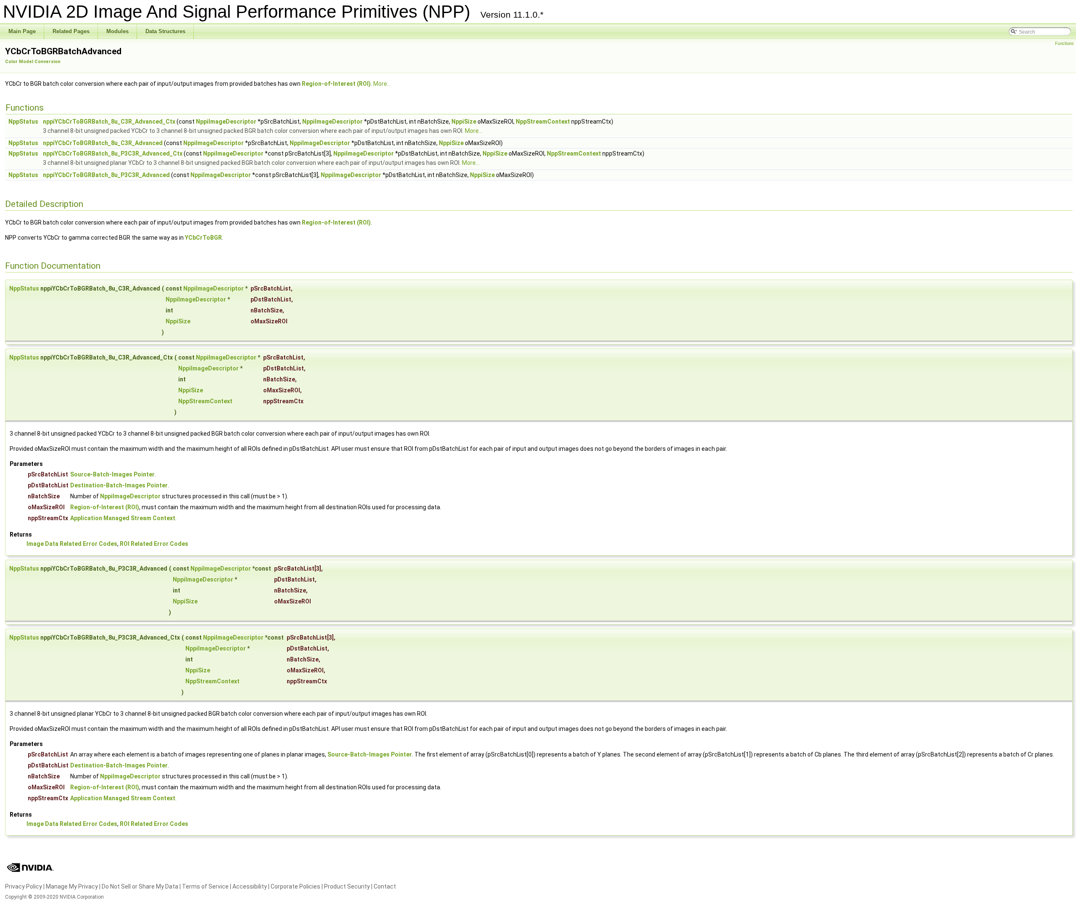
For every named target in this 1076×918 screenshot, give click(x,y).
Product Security (347, 886)
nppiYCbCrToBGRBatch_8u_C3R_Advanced (103, 143)
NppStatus (23, 121)
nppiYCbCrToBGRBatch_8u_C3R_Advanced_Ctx (109, 121)
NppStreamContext (543, 121)
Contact (385, 886)
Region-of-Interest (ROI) (336, 83)
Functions (1064, 43)
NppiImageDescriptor (226, 121)
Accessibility (249, 886)
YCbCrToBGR (203, 237)
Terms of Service (205, 886)
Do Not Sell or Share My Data (140, 886)
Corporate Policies (295, 886)
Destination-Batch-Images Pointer (119, 485)
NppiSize (463, 121)
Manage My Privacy (72, 886)
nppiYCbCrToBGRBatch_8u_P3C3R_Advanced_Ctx (112, 153)
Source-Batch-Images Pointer (112, 474)
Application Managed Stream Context (122, 518)
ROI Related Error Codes (154, 543)
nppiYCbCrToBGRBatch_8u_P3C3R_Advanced (106, 175)
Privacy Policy (23, 886)
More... (382, 83)
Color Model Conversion (33, 61)
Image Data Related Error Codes (71, 543)
